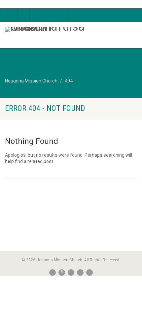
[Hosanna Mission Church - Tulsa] (47, 29)
